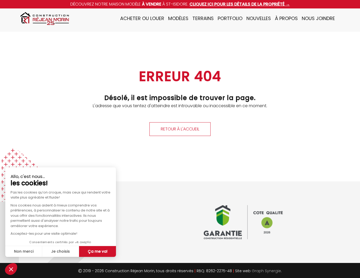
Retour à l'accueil (180, 129)
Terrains (203, 18)
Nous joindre (318, 18)
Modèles (178, 18)
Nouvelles (258, 18)
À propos (286, 18)
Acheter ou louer (142, 18)
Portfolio (230, 18)
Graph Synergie (266, 271)
